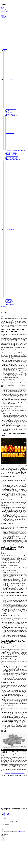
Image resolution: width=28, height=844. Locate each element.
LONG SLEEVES (10, 114)
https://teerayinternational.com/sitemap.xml (14, 773)
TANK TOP (9, 113)
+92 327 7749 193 (5, 824)
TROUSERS (9, 300)
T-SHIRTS (8, 302)
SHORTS (8, 110)
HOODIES (8, 111)
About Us (5, 50)
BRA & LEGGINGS (11, 109)
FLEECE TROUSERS (11, 115)
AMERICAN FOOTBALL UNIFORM (15, 150)
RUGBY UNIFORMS (11, 153)
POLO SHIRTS (10, 304)
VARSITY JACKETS (11, 154)
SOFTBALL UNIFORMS (12, 152)
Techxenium (22, 831)
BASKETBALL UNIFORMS (13, 159)
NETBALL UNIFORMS (12, 157)
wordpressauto (5, 313)
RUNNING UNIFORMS (12, 156)
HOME (5, 49)
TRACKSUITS (10, 301)
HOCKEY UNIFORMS (12, 158)
